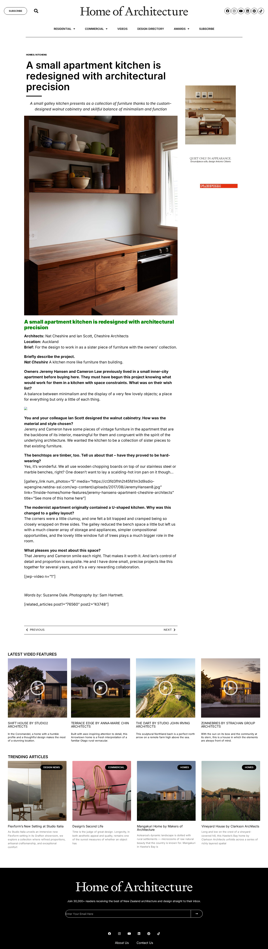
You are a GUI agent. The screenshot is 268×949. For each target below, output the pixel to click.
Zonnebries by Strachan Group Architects (228, 725)
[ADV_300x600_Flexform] (210, 191)
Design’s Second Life (87, 826)
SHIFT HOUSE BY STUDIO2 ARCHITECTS (28, 725)
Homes (30, 54)
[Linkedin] (247, 11)
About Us (122, 943)
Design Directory (150, 28)
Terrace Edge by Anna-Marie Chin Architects (100, 725)
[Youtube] (241, 11)
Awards (180, 28)
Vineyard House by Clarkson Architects (230, 826)
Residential (62, 28)
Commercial (94, 28)
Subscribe (206, 28)
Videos (122, 28)
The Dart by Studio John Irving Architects (163, 725)
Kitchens (41, 54)
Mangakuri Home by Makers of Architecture (160, 828)
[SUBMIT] (197, 914)
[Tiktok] (261, 11)
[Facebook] (227, 11)
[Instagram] (234, 11)
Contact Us (145, 943)
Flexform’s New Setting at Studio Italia (36, 826)
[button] (36, 11)
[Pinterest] (254, 11)
